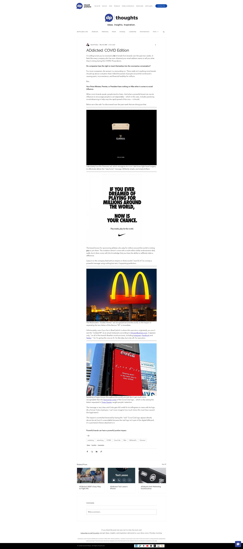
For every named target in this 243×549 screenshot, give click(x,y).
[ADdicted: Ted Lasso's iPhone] (121, 475)
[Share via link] (101, 451)
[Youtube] (147, 546)
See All (164, 464)
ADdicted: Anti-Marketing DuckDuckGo (151, 488)
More (154, 31)
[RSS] (162, 546)
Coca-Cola (117, 440)
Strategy (122, 31)
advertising (100, 440)
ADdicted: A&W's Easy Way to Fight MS (90, 488)
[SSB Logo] (140, 546)
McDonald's (132, 440)
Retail (114, 31)
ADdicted (95, 31)
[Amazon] (143, 546)
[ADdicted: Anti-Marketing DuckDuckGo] (152, 475)
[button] (104, 5)
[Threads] (151, 546)
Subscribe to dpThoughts (90, 533)
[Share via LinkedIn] (96, 451)
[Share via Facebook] (87, 451)
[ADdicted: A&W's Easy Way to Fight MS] (90, 475)
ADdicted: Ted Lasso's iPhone (119, 488)
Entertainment (144, 31)
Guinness (142, 440)
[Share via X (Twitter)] (92, 451)
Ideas (88, 445)
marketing (91, 440)
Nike (124, 440)
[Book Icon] (158, 546)
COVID (109, 440)
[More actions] (155, 45)
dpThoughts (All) (82, 31)
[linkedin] (136, 546)
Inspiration (101, 445)
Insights (94, 445)
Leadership (132, 31)
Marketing (105, 31)
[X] (155, 546)
